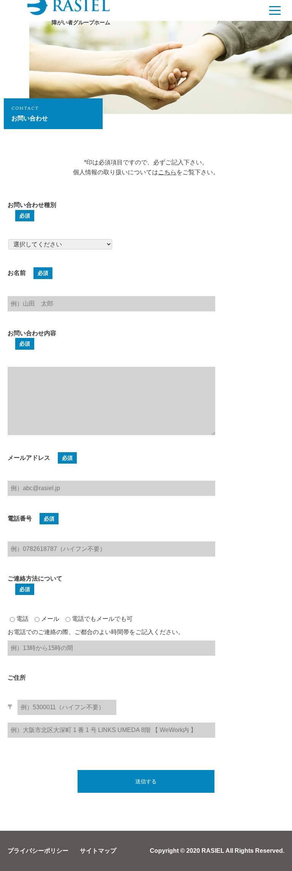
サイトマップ (98, 850)
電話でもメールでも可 (101, 618)
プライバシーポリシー (38, 850)
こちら (167, 172)
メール (49, 618)
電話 (22, 618)
